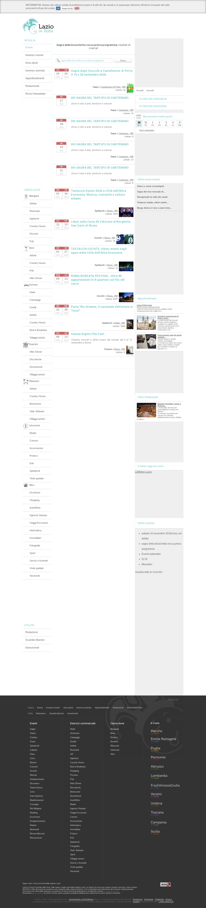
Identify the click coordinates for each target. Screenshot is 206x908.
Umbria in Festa (165, 805)
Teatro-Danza (36, 787)
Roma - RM (112, 211)
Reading (33, 812)
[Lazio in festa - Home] (44, 26)
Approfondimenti (34, 78)
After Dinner (36, 278)
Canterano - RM (126, 110)
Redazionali (32, 86)
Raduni (33, 825)
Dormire (114, 737)
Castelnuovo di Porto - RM (113, 87)
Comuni (34, 440)
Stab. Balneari (37, 411)
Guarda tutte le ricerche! (148, 572)
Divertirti (114, 741)
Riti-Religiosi (36, 808)
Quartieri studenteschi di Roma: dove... (168, 317)
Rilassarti (114, 746)
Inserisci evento (34, 55)
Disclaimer (149, 899)
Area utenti (31, 62)
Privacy (168, 899)
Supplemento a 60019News (81, 899)
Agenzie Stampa (38, 515)
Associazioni (36, 448)
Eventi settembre (151, 554)
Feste (32, 741)
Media (33, 433)
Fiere (32, 754)
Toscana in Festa (165, 814)
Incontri (33, 771)
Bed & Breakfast (38, 330)
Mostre (33, 762)
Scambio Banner (35, 640)
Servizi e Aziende (39, 560)
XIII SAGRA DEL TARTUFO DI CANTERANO (100, 97)
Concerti (34, 766)
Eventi (29, 47)
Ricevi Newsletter (35, 93)
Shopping (34, 500)
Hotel (32, 292)
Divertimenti (36, 367)
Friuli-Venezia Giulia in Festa (165, 786)
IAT (71, 754)
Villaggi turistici (37, 337)
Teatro (33, 733)
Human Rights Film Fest (87, 334)
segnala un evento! (111, 891)
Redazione (31, 632)
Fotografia (35, 545)
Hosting (136, 902)
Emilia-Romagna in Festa (165, 740)
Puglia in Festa (165, 750)
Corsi (32, 792)
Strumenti (35, 575)
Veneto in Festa (165, 795)
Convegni (34, 804)
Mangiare (114, 729)
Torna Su (173, 699)
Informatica (35, 530)
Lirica (32, 758)
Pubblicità (159, 899)
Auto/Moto (35, 507)
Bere (112, 733)
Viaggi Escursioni (39, 522)
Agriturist (34, 218)
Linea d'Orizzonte (144, 305)
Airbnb (33, 203)
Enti (32, 463)
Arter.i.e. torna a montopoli (150, 186)
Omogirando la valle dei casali (152, 197)
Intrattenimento (37, 779)
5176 (144, 559)
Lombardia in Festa (165, 777)
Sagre (32, 729)
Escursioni (35, 817)
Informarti (114, 750)
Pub (32, 241)
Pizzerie (34, 233)
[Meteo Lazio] (143, 472)
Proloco (34, 455)
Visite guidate (37, 478)
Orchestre (35, 492)
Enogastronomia (37, 821)
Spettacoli (35, 470)
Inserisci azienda (35, 70)
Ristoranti (35, 211)
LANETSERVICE (166, 902)
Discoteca (34, 783)
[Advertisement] (159, 58)
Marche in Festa (165, 731)
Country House (38, 226)
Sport (32, 553)
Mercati (33, 775)
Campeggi (35, 299)
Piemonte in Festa (165, 759)
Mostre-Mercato (37, 833)
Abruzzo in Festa (165, 768)
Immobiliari (35, 538)
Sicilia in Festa (165, 832)
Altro (112, 754)
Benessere (35, 403)
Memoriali (34, 829)
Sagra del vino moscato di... (151, 191)
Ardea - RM (119, 323)
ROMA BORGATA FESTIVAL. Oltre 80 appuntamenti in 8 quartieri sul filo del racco (98, 279)
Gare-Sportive (36, 796)
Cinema (33, 737)
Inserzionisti (32, 647)
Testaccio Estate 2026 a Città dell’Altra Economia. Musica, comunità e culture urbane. (98, 194)
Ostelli (33, 307)
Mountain (147, 564)
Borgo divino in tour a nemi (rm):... (154, 208)
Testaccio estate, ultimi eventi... (153, 202)
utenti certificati (37, 893)
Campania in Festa (165, 823)
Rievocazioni (36, 838)
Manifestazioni (36, 800)
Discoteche (36, 359)
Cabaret (33, 750)
